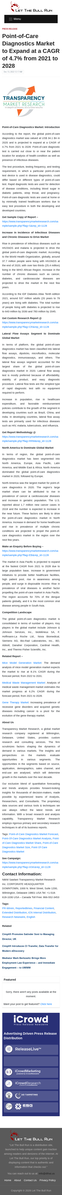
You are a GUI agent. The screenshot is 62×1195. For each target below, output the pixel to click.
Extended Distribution (14, 912)
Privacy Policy (48, 1180)
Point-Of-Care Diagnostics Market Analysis (26, 838)
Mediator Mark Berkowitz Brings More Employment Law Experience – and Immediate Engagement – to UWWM (28, 963)
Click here (46, 1004)
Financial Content (44, 908)
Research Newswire (13, 917)
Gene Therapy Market (15, 702)
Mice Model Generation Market (21, 662)
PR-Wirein (8, 908)
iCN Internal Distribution (42, 912)
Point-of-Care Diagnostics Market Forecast (33, 834)
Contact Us (30, 1180)
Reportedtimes (23, 908)
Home (7, 1180)
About (17, 1180)
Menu (17, 18)
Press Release (9, 29)
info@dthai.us (47, 1173)
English (31, 917)
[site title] (31, 1135)
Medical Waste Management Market (23, 682)
